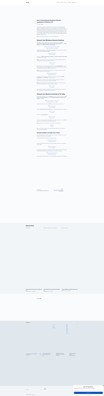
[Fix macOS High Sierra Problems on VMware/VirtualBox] (67, 354)
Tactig (27, 2)
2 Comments (33, 291)
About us (58, 2)
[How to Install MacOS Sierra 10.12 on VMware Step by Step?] (40, 354)
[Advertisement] (52, 13)
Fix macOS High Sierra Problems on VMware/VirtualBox (72, 354)
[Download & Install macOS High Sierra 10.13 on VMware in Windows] (54, 354)
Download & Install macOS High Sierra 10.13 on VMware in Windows (60, 354)
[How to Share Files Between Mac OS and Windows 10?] (52, 257)
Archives (61, 2)
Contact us (65, 2)
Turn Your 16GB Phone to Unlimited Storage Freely (70, 289)
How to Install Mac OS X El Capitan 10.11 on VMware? (32, 354)
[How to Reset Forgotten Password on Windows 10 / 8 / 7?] (34, 257)
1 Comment (51, 291)
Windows (42, 24)
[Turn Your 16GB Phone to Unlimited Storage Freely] (70, 257)
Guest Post (69, 2)
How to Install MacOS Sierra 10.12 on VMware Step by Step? (46, 354)
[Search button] (41, 389)
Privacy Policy (74, 2)
